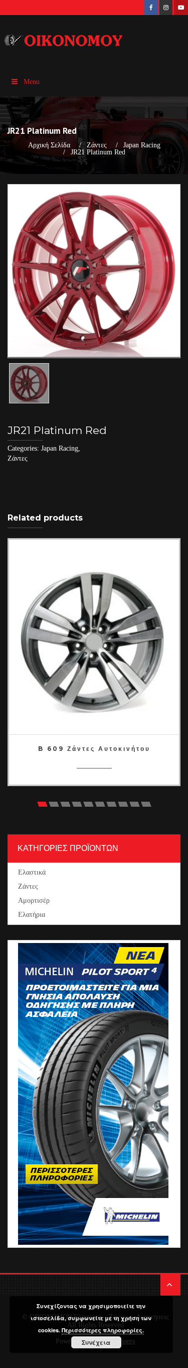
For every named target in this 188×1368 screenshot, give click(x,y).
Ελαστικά (32, 872)
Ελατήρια (31, 914)
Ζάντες (97, 145)
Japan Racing (141, 145)
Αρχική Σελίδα (49, 145)
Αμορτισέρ (34, 900)
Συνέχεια (96, 1342)
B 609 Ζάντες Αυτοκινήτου (94, 748)
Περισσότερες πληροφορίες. (103, 1330)
